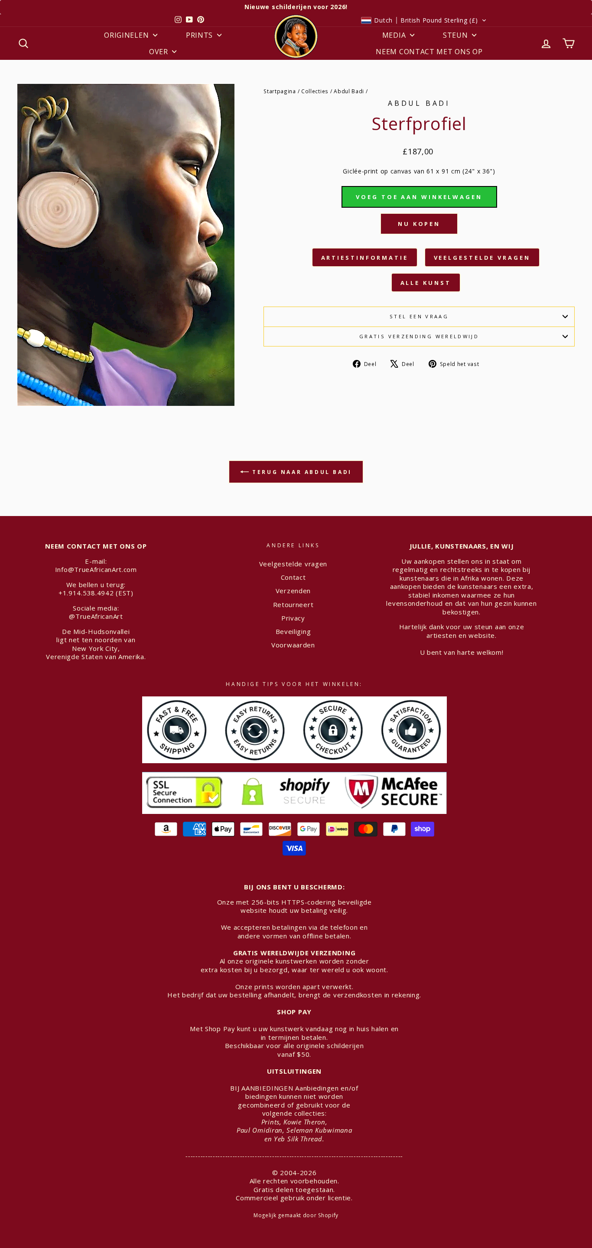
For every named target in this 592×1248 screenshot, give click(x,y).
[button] (424, 20)
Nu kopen (419, 224)
